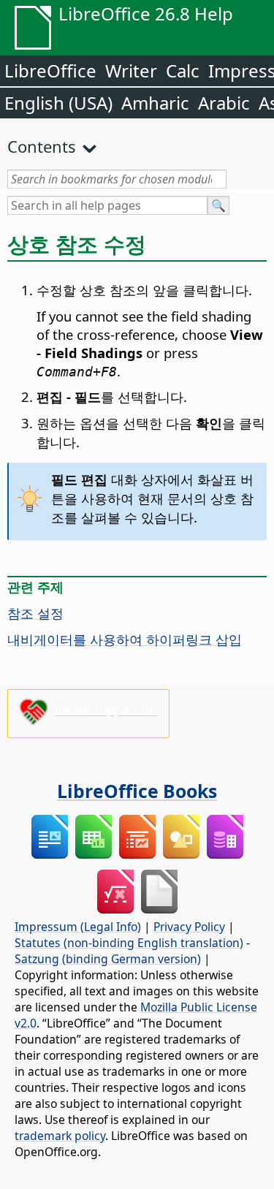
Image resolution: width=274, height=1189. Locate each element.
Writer (131, 70)
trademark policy (60, 1136)
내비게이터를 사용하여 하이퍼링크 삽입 (124, 639)
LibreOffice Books (137, 790)
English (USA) (58, 103)
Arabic (224, 103)
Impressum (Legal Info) (78, 927)
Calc (182, 70)
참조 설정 (35, 613)
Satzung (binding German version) (108, 959)
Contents (41, 146)
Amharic (155, 103)
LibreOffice (50, 70)
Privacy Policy (189, 927)
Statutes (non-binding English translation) (129, 943)
